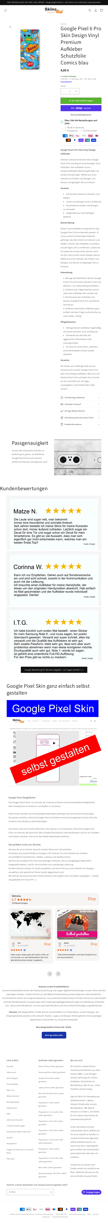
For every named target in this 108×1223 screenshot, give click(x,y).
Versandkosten (66, 81)
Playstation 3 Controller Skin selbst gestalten (51, 1160)
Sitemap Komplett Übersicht (19, 1131)
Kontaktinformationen (60, 1217)
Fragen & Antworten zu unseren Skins (20, 1151)
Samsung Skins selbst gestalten (52, 1072)
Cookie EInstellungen (16, 1126)
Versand (96, 1214)
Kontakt (10, 1066)
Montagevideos (13, 1102)
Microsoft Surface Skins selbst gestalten (51, 1095)
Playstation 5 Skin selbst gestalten (49, 1104)
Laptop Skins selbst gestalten (51, 1087)
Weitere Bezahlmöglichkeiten (81, 114)
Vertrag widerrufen (54, 1035)
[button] (5, 10)
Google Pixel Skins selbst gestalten (49, 1080)
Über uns (10, 1090)
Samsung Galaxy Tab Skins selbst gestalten (53, 1175)
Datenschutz (12, 1108)
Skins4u (17, 1214)
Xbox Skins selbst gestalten (50, 1167)
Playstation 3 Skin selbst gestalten (49, 1150)
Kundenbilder (12, 1084)
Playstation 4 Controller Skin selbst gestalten (51, 1141)
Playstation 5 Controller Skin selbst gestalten (51, 1113)
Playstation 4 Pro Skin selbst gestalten (51, 1123)
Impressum (11, 1072)
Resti (20, 943)
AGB (8, 1114)
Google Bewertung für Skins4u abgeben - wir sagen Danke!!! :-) (54, 670)
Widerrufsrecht (13, 1096)
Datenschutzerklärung (77, 1214)
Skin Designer (12, 1078)
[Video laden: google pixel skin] (54, 743)
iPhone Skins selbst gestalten (51, 1066)
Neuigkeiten (12, 1143)
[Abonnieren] (51, 1192)
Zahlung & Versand (15, 1120)
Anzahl (63, 86)
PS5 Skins (11, 1159)
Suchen (10, 1137)
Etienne (67, 943)
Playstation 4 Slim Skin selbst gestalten (51, 1132)
